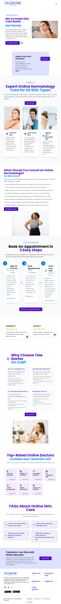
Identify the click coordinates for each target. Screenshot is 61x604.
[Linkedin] (8, 587)
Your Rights (30, 602)
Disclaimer (29, 599)
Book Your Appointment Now (32, 309)
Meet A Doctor (13, 43)
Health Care (36, 581)
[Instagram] (11, 587)
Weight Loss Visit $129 (23, 474)
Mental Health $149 (23, 488)
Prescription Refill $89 (36, 474)
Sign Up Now (45, 558)
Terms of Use (46, 599)
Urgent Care (36, 573)
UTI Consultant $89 (49, 475)
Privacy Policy (37, 599)
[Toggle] (56, 3)
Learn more (12, 479)
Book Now (45, 59)
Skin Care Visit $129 (10, 474)
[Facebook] (5, 587)
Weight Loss (49, 581)
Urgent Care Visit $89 (36, 488)
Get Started (10, 298)
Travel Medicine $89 (11, 488)
